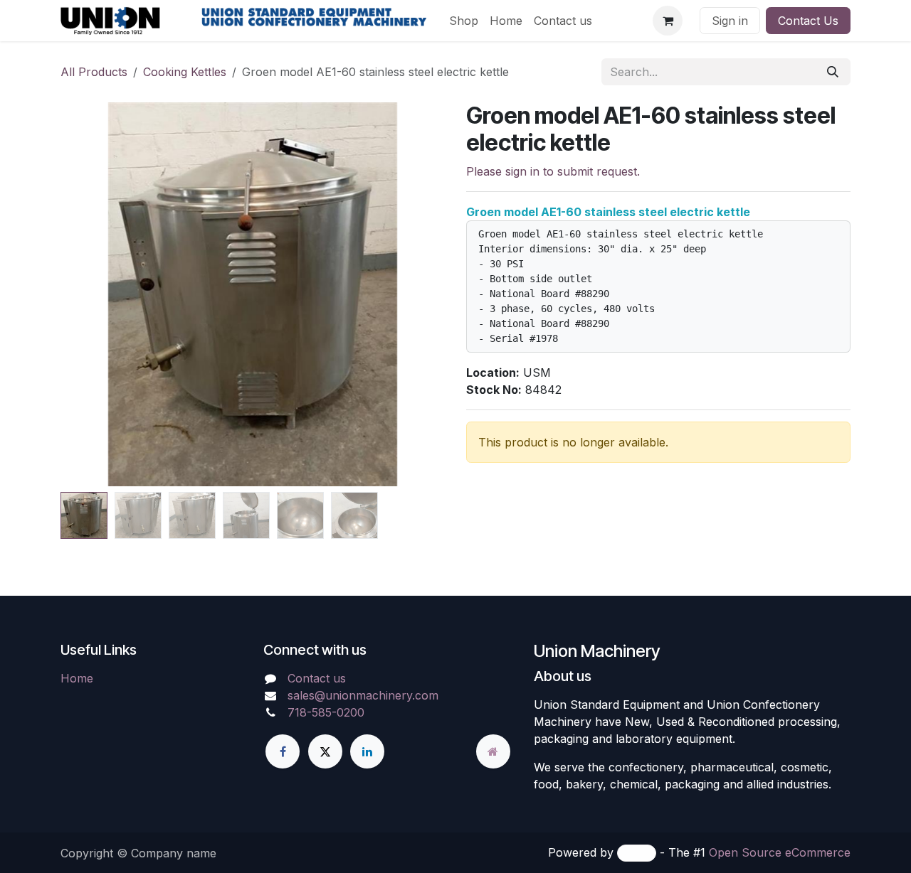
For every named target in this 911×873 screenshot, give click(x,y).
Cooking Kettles (184, 72)
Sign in (730, 21)
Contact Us (808, 21)
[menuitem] (463, 20)
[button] (93, 294)
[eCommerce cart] (668, 21)
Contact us (317, 678)
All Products (93, 72)
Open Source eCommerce (780, 852)
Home (76, 678)
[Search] (833, 71)
